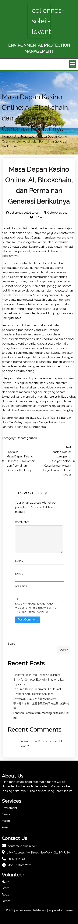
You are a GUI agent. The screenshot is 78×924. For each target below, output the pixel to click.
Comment (22, 522)
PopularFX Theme (61, 910)
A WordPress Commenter (37, 741)
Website (21, 586)
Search (12, 643)
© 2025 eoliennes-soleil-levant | (27, 910)
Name (20, 560)
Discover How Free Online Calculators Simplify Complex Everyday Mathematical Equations (38, 679)
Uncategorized (24, 136)
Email (20, 573)
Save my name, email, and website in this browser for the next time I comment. (37, 607)
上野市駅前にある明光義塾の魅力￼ (34, 698)
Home (6, 136)
